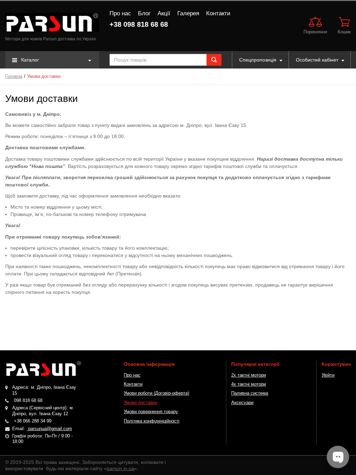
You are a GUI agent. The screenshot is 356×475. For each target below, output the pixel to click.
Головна (13, 76)
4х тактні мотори (248, 384)
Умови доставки (140, 402)
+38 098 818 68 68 (139, 24)
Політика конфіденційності (151, 421)
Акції (163, 13)
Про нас (120, 13)
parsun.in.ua (120, 468)
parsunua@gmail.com (49, 428)
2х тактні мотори (248, 375)
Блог (144, 13)
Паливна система (249, 393)
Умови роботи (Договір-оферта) (156, 393)
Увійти (328, 375)
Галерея (188, 13)
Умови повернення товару (151, 411)
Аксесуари (242, 402)
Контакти (218, 13)
